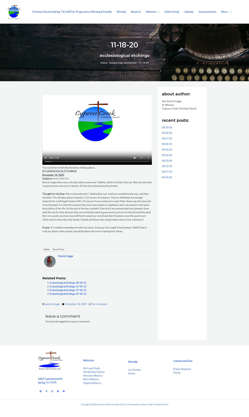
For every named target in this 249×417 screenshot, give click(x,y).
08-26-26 (167, 143)
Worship (121, 11)
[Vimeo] (46, 391)
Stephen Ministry (92, 382)
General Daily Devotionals (123, 62)
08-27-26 (167, 138)
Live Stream (134, 369)
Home (104, 62)
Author (46, 249)
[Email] (52, 391)
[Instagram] (58, 391)
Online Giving (171, 11)
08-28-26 (167, 132)
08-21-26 (167, 171)
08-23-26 (167, 160)
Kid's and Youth (91, 368)
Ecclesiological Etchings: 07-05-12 (68, 293)
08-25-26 (167, 149)
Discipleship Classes (94, 371)
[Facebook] (40, 391)
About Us (136, 11)
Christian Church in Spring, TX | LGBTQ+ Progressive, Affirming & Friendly (72, 11)
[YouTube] (63, 391)
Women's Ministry (93, 375)
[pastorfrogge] (50, 261)
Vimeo (131, 373)
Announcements (207, 11)
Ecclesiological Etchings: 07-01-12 (68, 286)
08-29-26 (167, 127)
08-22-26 (167, 166)
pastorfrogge (65, 256)
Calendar (189, 11)
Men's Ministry (91, 379)
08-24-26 (167, 155)
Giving (176, 372)
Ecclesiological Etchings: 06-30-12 (68, 282)
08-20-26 (167, 177)
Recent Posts (58, 249)
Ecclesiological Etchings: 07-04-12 (68, 290)
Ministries (151, 11)
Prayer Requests (182, 368)
